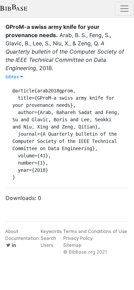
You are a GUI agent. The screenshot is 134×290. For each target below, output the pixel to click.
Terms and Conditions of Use (95, 231)
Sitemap (72, 245)
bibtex (12, 76)
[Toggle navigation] (124, 8)
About (11, 231)
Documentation (22, 238)
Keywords (51, 231)
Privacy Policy (77, 238)
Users (47, 245)
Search (48, 238)
